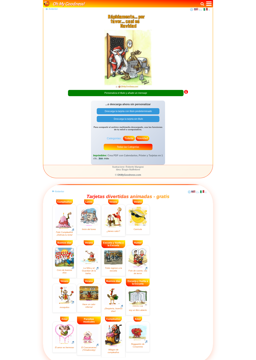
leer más (104, 158)
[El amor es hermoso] (64, 337)
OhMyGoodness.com (129, 175)
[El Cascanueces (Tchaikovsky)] (88, 340)
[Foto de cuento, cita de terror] (137, 262)
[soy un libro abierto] (137, 301)
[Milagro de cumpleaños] (113, 339)
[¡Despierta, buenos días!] (113, 300)
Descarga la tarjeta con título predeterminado (128, 111)
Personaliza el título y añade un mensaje (125, 93)
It (209, 10)
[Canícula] (137, 219)
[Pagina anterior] (53, 191)
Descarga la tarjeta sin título (128, 119)
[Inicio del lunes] (88, 219)
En (201, 10)
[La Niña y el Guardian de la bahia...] (88, 262)
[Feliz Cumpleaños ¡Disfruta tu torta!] (64, 222)
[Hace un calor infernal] (88, 298)
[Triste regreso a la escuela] (113, 262)
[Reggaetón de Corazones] (137, 337)
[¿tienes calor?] (113, 220)
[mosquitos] (64, 298)
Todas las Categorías (128, 147)
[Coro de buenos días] (64, 262)
